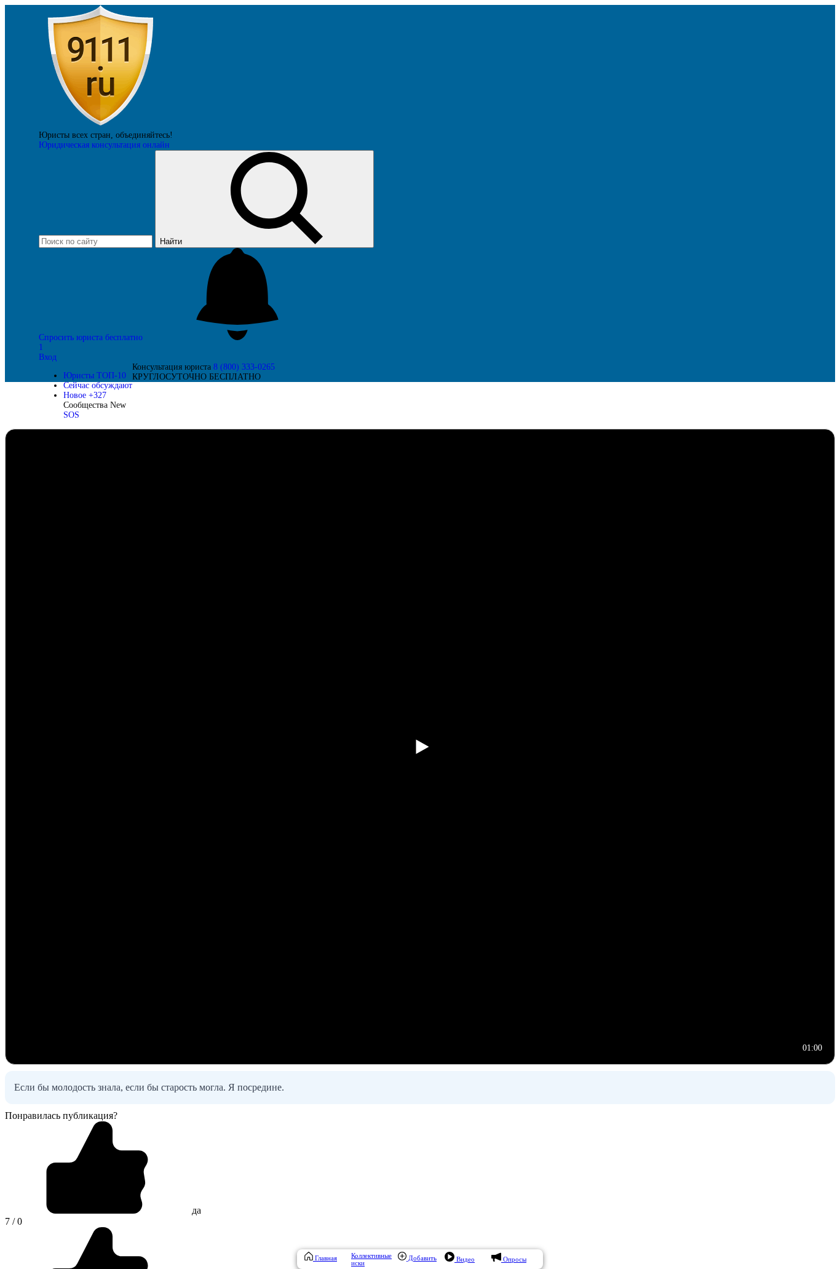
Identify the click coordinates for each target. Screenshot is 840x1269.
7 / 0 (13, 1221)
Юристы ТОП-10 (94, 375)
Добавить (421, 1258)
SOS (71, 415)
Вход (48, 357)
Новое (84, 395)
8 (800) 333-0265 (244, 367)
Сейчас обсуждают (97, 385)
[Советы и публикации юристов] (100, 125)
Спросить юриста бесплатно (92, 337)
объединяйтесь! (144, 135)
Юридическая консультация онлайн (104, 144)
